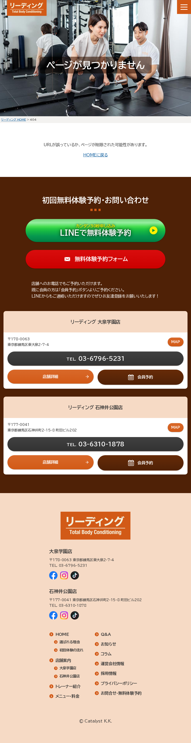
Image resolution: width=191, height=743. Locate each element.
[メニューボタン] (184, 7)
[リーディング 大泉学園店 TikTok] (75, 575)
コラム (106, 654)
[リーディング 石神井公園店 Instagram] (64, 615)
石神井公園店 (69, 676)
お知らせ (108, 644)
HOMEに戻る (95, 155)
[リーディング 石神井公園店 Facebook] (53, 615)
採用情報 (108, 673)
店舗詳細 (50, 376)
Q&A (106, 634)
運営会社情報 (112, 664)
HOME (62, 634)
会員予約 (145, 377)
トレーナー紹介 (68, 686)
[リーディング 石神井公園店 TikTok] (75, 615)
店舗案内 (63, 660)
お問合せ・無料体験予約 (121, 693)
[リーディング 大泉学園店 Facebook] (53, 575)
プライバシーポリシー (119, 683)
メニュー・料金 (67, 696)
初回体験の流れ (71, 650)
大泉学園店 (67, 668)
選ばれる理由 (69, 642)
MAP (175, 342)
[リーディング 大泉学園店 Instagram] (64, 575)
